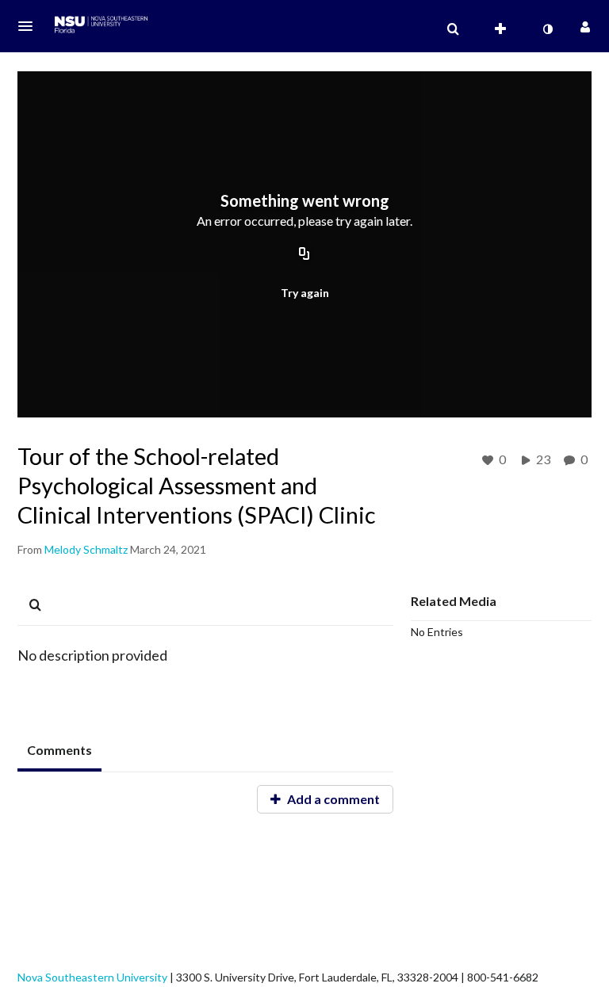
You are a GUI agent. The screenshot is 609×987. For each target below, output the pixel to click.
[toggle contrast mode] (547, 29)
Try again (305, 292)
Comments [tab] (59, 749)
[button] (30, 26)
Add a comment (332, 798)
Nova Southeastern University (92, 977)
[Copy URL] (304, 255)
